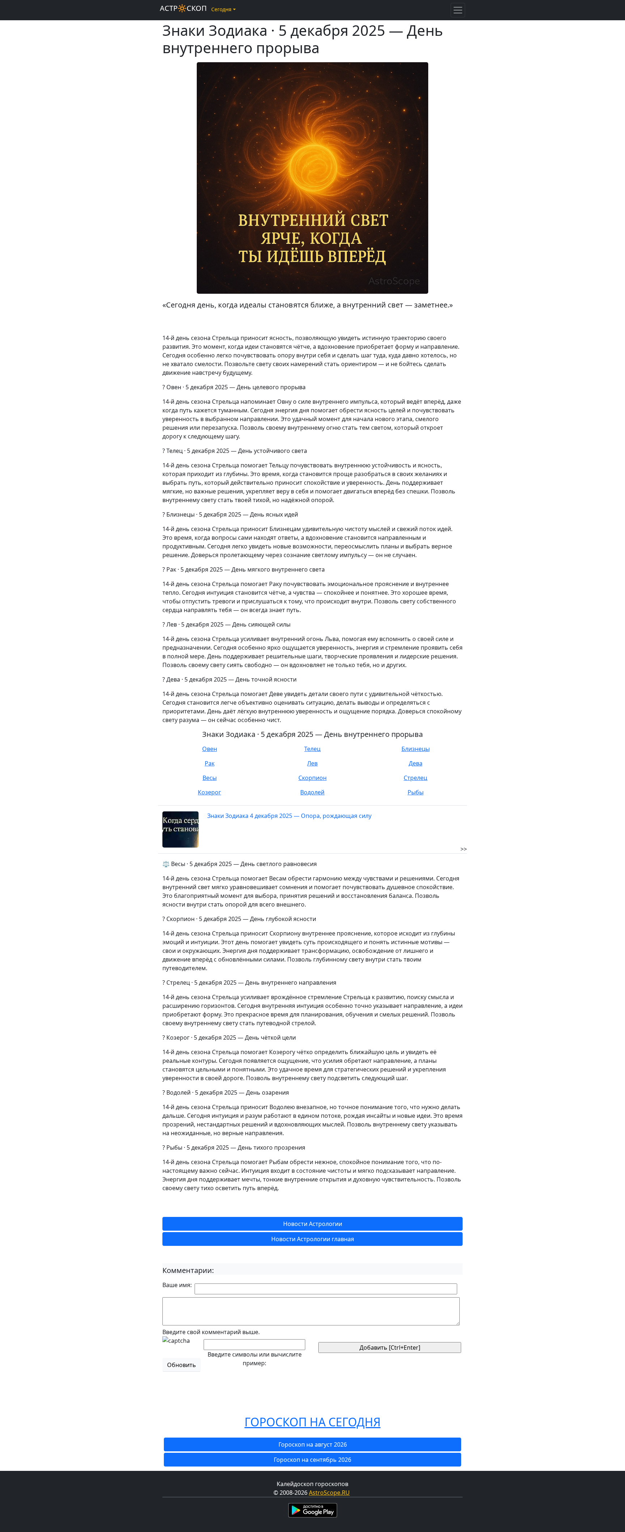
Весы (210, 778)
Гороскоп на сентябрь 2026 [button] (312, 1460)
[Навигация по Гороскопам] (458, 10)
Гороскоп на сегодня (312, 1422)
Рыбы (416, 792)
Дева (415, 763)
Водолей (312, 792)
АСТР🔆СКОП (183, 8)
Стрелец (415, 778)
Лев (312, 763)
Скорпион (312, 778)
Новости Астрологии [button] (312, 1224)
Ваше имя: (177, 1285)
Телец (312, 749)
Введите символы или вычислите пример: (255, 1358)
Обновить (181, 1365)
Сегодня (221, 9)
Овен (209, 749)
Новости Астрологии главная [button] (312, 1239)
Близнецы (415, 749)
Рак (209, 763)
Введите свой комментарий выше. (211, 1332)
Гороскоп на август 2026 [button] (313, 1444)
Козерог (209, 792)
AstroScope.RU (329, 1493)
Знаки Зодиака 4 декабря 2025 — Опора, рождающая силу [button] (289, 816)
